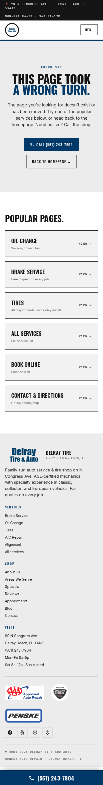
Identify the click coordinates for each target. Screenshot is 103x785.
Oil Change (14, 523)
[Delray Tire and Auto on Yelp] (23, 733)
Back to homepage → (51, 161)
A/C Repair (14, 537)
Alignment (13, 544)
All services (14, 552)
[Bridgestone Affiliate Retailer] (60, 693)
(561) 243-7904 (18, 650)
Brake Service (16, 515)
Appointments (16, 601)
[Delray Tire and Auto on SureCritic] (35, 733)
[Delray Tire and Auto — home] (12, 30)
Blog (8, 608)
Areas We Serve (18, 579)
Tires (9, 530)
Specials (12, 586)
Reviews (12, 594)
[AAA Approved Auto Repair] (24, 693)
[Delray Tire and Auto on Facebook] (10, 733)
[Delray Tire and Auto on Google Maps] (47, 733)
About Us (12, 572)
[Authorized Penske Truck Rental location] (23, 716)
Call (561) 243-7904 (54, 144)
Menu (89, 29)
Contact (11, 615)
